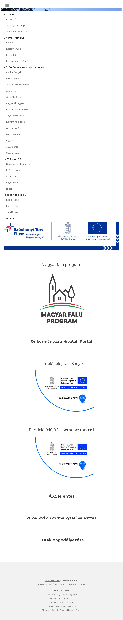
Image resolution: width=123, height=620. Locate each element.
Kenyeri (9, 14)
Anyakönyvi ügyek (15, 115)
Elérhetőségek (14, 72)
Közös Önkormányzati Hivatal (24, 67)
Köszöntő (11, 19)
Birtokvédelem (14, 134)
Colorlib (55, 610)
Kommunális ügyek (16, 121)
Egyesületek (12, 182)
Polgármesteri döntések (19, 61)
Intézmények (13, 170)
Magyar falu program (62, 264)
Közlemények (13, 48)
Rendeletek (12, 55)
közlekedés (12, 200)
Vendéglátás (12, 212)
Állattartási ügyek (15, 128)
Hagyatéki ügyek (15, 103)
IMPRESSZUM (52, 580)
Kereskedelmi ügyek (17, 109)
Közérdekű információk (18, 164)
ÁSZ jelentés (12, 146)
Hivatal (9, 42)
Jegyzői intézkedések (17, 84)
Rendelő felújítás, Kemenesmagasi (61, 429)
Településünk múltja (16, 31)
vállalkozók (12, 176)
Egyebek (11, 140)
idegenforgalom (15, 195)
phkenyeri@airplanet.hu (65, 606)
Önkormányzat (14, 38)
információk (12, 159)
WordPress (76, 610)
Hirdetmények (13, 78)
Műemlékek (12, 206)
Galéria (9, 218)
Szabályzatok (13, 153)
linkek (9, 188)
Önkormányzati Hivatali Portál (61, 341)
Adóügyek (11, 91)
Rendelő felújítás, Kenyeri (61, 363)
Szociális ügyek (14, 97)
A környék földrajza (16, 25)
